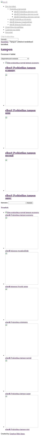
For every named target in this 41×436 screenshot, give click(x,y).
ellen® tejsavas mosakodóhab (21, 22)
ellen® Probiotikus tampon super (26, 14)
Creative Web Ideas (17, 434)
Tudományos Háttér (12, 30)
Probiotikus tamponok (18, 9)
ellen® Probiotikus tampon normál (26, 17)
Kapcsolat (9, 32)
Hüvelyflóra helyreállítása (14, 27)
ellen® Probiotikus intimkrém (20, 19)
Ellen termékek (10, 6)
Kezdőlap (4, 42)
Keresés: (4, 203)
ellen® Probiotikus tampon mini (26, 12)
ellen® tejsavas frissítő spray (20, 25)
